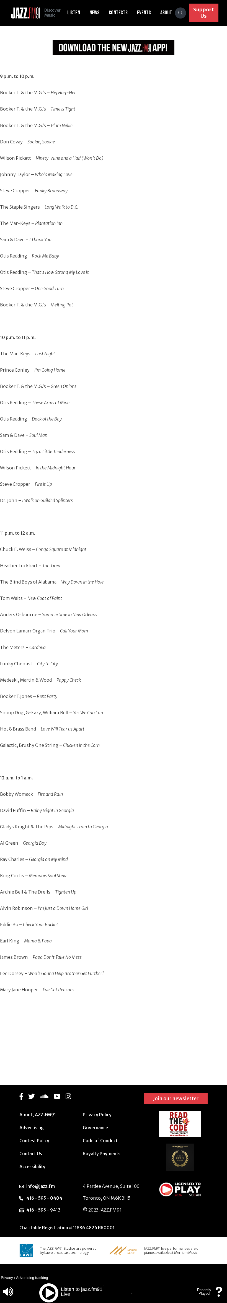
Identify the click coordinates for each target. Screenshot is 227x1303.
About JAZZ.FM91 (37, 1114)
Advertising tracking (32, 1278)
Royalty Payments (101, 1153)
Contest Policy (34, 1140)
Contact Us (30, 1153)
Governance (95, 1127)
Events (144, 12)
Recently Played (204, 1292)
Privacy (7, 1278)
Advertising (31, 1127)
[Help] (219, 1294)
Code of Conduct (100, 1140)
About (166, 12)
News (94, 12)
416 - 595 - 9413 (43, 1210)
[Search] (180, 13)
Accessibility (32, 1166)
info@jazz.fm (40, 1186)
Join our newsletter (175, 1098)
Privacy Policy (97, 1114)
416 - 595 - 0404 (44, 1198)
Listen (73, 12)
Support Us (203, 12)
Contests (118, 12)
